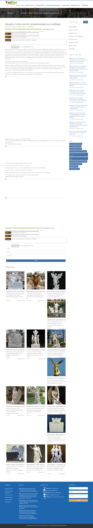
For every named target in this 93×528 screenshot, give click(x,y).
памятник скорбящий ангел (75, 163)
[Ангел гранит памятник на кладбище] (15, 454)
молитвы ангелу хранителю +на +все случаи (77, 154)
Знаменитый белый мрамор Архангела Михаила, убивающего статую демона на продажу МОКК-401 (77, 99)
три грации (72, 48)
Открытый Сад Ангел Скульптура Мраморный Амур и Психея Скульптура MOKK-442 (78, 84)
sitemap (64, 525)
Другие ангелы (73, 45)
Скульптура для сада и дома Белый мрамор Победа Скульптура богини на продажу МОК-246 (78, 77)
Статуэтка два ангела (74, 168)
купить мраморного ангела (75, 148)
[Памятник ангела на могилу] (36, 396)
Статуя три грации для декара (37, 350)
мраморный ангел (73, 166)
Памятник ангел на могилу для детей (19, 291)
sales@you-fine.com (46, 140)
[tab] (80, 54)
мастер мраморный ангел (75, 146)
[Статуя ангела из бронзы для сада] (56, 367)
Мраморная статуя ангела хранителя (39, 465)
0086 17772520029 (28, 140)
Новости (17, 13)
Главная (18, 5)
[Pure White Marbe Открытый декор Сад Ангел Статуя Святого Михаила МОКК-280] (56, 280)
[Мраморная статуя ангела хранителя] (36, 454)
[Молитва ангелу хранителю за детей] (15, 339)
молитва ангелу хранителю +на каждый (78, 161)
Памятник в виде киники (55, 435)
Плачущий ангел (40, 5)
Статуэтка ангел (65, 5)
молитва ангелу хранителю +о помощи (78, 151)
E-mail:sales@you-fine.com (47, 29)
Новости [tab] (72, 54)
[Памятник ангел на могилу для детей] (15, 280)
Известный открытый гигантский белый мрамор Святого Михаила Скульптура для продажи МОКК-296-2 (77, 92)
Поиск (85, 22)
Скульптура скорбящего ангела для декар (61, 406)
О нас (22, 5)
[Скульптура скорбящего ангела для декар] (56, 396)
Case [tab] (76, 54)
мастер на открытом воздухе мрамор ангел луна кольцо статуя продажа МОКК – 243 (78, 133)
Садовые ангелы (30, 5)
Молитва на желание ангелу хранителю (19, 406)
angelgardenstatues (21, 300)
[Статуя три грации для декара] (36, 339)
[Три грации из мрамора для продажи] (56, 454)
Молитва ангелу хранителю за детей (18, 350)
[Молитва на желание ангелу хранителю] (15, 396)
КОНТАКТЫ (85, 5)
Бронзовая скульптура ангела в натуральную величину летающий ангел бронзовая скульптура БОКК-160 (78, 60)
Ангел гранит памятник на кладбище (19, 465)
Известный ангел (75, 5)
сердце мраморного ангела (75, 143)
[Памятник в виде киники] (56, 424)
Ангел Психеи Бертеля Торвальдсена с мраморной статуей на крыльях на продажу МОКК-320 (78, 107)
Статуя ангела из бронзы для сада (58, 378)
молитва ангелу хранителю (53, 5)
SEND (36, 260)
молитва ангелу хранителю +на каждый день (78, 158)
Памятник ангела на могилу (36, 406)
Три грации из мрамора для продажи (59, 465)
